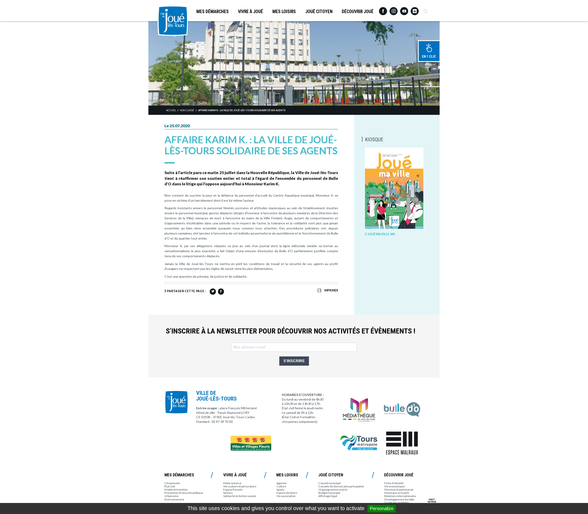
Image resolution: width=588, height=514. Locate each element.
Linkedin (415, 9)
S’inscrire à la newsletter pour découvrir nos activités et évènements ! (290, 331)
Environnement (174, 499)
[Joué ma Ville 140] (394, 188)
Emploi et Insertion (176, 489)
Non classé (187, 110)
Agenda (281, 483)
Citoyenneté (172, 483)
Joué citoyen (319, 11)
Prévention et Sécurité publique (183, 492)
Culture (281, 486)
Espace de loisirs (287, 492)
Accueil (171, 110)
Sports (280, 489)
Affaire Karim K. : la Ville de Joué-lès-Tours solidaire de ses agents (242, 110)
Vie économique (394, 486)
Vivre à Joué (250, 11)
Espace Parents (233, 489)
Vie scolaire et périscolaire (239, 486)
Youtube (404, 9)
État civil (169, 486)
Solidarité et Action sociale (239, 496)
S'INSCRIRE (294, 361)
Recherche (425, 9)
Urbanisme (171, 496)
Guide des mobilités (396, 502)
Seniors (228, 492)
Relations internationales (400, 496)
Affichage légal (327, 496)
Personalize (381, 508)
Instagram (394, 9)
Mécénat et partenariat (398, 489)
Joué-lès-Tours (173, 21)
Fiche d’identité (394, 483)
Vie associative (286, 496)
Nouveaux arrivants (396, 492)
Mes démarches (212, 11)
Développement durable (399, 499)
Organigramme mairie (332, 489)
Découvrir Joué (357, 11)
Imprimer (331, 290)
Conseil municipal (329, 483)
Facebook (383, 9)
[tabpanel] (294, 63)
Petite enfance (232, 483)
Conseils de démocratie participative (341, 486)
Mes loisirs (284, 11)
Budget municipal (329, 492)
